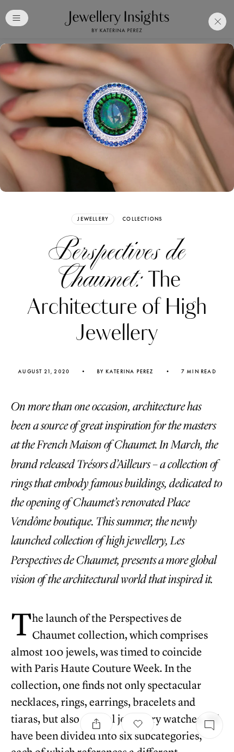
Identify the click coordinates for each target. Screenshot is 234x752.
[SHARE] (96, 724)
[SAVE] (137, 724)
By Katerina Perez (125, 371)
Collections (142, 219)
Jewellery (92, 218)
